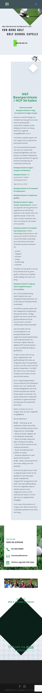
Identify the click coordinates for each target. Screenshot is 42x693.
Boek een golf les (21, 43)
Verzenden (25, 640)
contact (18, 510)
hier (32, 562)
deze (30, 647)
